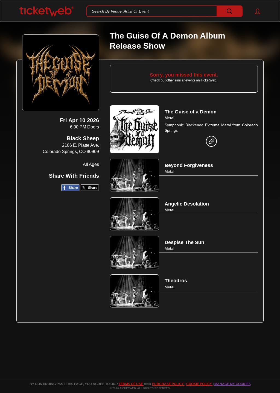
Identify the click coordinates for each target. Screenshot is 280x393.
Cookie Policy (199, 384)
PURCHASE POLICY (168, 384)
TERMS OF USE (131, 384)
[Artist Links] (211, 142)
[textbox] (164, 11)
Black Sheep (83, 138)
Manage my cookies (232, 384)
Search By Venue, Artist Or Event (120, 11)
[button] (255, 11)
